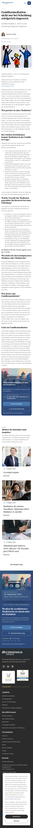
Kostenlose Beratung (17, 409)
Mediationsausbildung (8, 696)
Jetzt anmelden (17, 404)
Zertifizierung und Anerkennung (11, 741)
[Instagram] (3, 666)
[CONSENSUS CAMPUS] (16, 653)
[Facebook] (12, 666)
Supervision (5, 722)
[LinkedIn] (8, 666)
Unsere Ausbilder (7, 748)
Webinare (5, 705)
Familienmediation (7, 716)
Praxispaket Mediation (8, 725)
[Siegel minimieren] (27, 671)
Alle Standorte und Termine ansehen (13, 413)
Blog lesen (6, 475)
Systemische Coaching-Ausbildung (12, 708)
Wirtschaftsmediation (8, 719)
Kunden (4, 750)
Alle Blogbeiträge (16, 564)
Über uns (4, 736)
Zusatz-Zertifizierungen (9, 702)
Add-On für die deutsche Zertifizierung (13, 728)
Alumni (4, 745)
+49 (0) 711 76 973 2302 (9, 772)
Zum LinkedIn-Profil (7, 86)
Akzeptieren (16, 816)
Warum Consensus (7, 739)
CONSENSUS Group (7, 753)
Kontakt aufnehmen (7, 761)
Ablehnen (16, 821)
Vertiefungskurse (7, 699)
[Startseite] (7, 3)
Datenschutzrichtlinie (14, 799)
